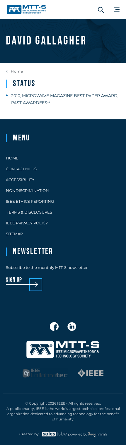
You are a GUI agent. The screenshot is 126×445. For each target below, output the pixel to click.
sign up (14, 280)
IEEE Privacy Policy (27, 223)
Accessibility (20, 179)
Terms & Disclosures (29, 212)
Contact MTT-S (21, 168)
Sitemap (14, 233)
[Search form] (100, 9)
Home (17, 71)
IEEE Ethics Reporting (30, 201)
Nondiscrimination (27, 190)
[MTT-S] (26, 9)
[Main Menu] (116, 9)
